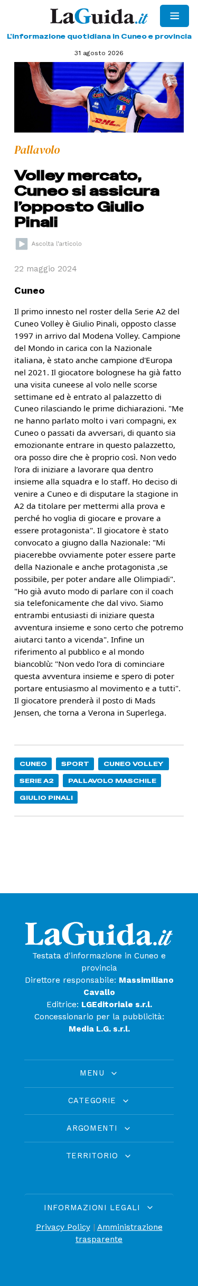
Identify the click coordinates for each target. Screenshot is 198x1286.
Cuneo (33, 764)
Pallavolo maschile (112, 781)
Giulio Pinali (46, 797)
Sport (75, 764)
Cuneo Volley (133, 764)
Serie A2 (37, 781)
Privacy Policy (63, 1227)
